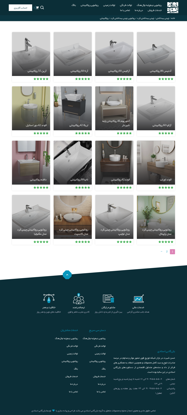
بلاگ (74, 5)
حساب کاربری (20, 7)
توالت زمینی (109, 5)
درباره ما (139, 10)
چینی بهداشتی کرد (145, 18)
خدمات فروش (155, 10)
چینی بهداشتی (162, 18)
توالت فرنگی (126, 5)
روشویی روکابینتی (89, 5)
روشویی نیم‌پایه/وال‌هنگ (149, 5)
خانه (173, 18)
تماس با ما (125, 10)
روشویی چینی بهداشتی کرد (122, 18)
